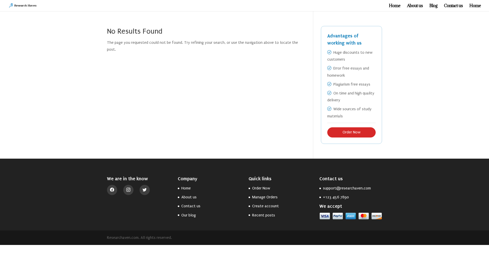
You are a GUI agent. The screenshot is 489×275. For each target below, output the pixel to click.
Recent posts (263, 215)
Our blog (188, 215)
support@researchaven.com (347, 188)
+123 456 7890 (336, 197)
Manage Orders (265, 197)
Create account (265, 206)
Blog (433, 6)
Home (394, 6)
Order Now (352, 132)
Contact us (453, 6)
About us (415, 6)
